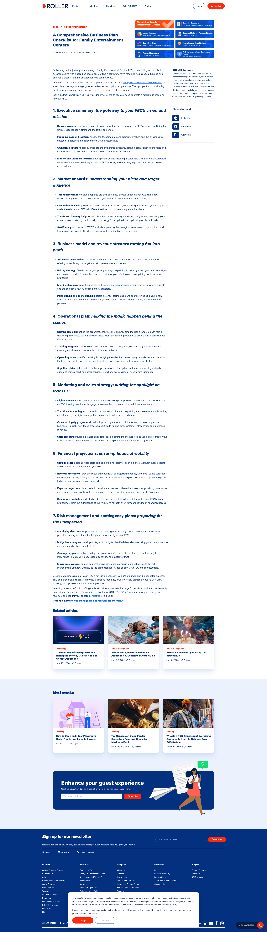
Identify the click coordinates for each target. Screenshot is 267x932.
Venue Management (75, 27)
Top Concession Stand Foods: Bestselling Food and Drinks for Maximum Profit (129, 739)
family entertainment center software (142, 82)
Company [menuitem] (121, 864)
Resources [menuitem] (159, 864)
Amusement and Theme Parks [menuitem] (93, 877)
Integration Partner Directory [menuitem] (129, 884)
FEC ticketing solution (71, 404)
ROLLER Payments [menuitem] (50, 905)
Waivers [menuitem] (45, 891)
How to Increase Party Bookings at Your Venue (186, 654)
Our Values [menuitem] (122, 877)
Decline (105, 920)
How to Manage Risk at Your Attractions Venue (97, 601)
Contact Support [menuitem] (199, 870)
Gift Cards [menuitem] (46, 908)
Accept (83, 920)
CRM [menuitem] (44, 877)
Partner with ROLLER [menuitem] (126, 880)
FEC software (126, 592)
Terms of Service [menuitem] (67, 923)
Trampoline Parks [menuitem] (87, 870)
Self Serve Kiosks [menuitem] (49, 894)
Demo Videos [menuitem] (160, 877)
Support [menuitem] (195, 864)
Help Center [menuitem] (197, 873)
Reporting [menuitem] (46, 898)
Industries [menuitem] (84, 864)
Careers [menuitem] (120, 873)
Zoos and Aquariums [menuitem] (88, 887)
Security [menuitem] (120, 891)
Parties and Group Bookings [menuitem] (54, 880)
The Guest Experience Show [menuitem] (166, 880)
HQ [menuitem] (43, 912)
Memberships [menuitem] (48, 887)
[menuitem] (46, 852)
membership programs (118, 285)
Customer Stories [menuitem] (161, 884)
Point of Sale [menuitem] (47, 873)
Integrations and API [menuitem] (51, 901)
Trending (60, 731)
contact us (94, 596)
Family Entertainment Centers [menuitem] (92, 873)
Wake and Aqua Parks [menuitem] (89, 891)
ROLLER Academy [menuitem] (162, 873)
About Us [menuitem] (121, 870)
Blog (56, 27)
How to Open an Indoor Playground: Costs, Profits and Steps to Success (76, 737)
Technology (61, 648)
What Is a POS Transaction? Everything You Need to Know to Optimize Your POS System (188, 739)
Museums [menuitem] (84, 884)
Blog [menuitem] (156, 870)
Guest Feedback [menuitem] (49, 884)
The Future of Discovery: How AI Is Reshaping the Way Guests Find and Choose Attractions (76, 656)
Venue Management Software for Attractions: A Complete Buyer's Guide (133, 654)
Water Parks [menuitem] (85, 880)
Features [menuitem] (46, 864)
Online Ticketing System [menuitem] (52, 870)
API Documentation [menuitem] (200, 877)
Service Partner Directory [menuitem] (128, 887)
